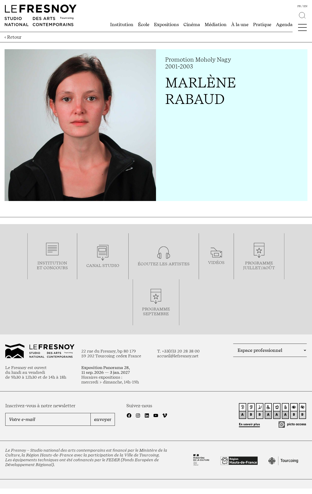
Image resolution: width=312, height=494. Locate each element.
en (305, 6)
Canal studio (102, 265)
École (143, 24)
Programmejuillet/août (259, 265)
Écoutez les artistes (164, 263)
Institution (121, 24)
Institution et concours (52, 265)
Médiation (216, 24)
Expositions (166, 24)
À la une (240, 24)
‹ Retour (13, 37)
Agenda (284, 24)
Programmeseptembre (156, 311)
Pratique (262, 24)
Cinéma (191, 24)
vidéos (216, 262)
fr (299, 6)
